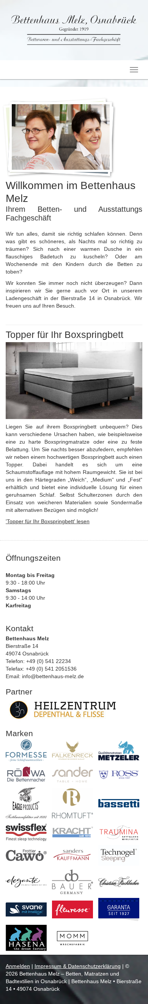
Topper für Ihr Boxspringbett (64, 334)
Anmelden (18, 966)
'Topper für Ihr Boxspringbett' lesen (48, 521)
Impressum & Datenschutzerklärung (78, 966)
